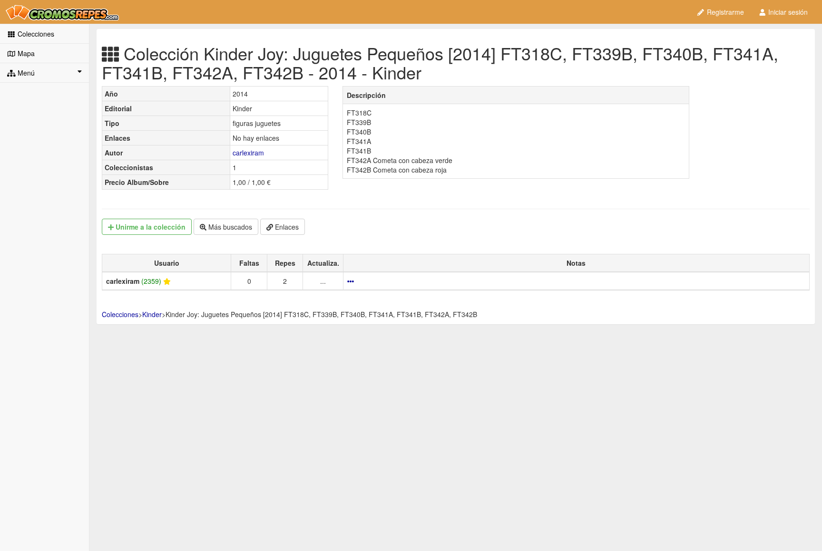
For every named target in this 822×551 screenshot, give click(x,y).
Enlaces (286, 227)
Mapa (25, 53)
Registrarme (724, 12)
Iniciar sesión (787, 12)
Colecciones (35, 34)
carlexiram (248, 152)
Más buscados (229, 227)
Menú (25, 72)
